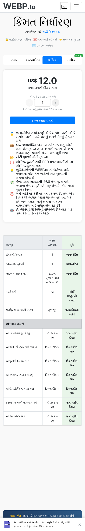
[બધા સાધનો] (64, 6)
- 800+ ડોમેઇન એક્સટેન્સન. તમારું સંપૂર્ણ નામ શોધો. (42, 515)
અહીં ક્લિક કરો (51, 31)
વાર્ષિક (71, 60)
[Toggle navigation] (76, 6)
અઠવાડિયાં (33, 60)
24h (14, 60)
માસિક (52, 60)
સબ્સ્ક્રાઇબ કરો (42, 120)
